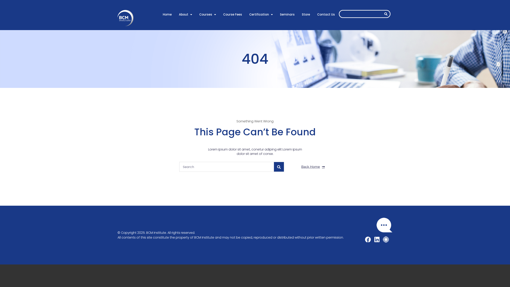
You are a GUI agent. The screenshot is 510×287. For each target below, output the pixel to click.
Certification (259, 14)
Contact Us (326, 14)
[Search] (386, 14)
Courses (205, 14)
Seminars (287, 14)
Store (306, 14)
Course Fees (232, 14)
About (183, 14)
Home (167, 14)
